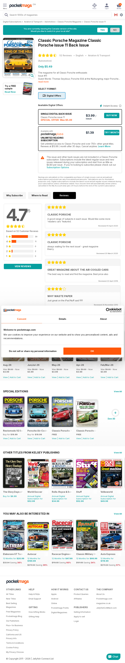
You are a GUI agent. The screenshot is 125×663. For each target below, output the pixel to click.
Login (76, 621)
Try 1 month (111, 132)
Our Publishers (12, 621)
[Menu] (5, 5)
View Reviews (23, 266)
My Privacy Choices (15, 652)
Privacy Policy (12, 630)
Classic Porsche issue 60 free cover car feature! (86, 430)
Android (54, 599)
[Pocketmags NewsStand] (19, 6)
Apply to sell (79, 616)
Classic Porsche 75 (62, 430)
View (5, 377)
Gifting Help (34, 616)
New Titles (11, 599)
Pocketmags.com (104, 599)
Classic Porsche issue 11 (95, 22)
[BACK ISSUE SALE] (13, 360)
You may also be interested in (26, 513)
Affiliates (78, 599)
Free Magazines (13, 612)
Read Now (10, 92)
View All (118, 391)
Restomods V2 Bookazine (13, 430)
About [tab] (103, 319)
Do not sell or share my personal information (33, 351)
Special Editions (15, 391)
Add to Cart (15, 377)
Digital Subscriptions (12, 22)
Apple (54, 594)
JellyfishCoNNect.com (106, 608)
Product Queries (81, 594)
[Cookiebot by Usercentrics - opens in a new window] (108, 310)
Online (54, 603)
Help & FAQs (34, 594)
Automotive (50, 22)
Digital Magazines (59, 612)
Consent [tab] (21, 319)
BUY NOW (111, 115)
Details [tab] (62, 319)
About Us (100, 594)
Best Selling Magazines (11, 605)
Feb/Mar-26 (107, 365)
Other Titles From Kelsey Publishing (31, 452)
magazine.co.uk (103, 603)
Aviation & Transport (33, 22)
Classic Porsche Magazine (69, 22)
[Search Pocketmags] (6, 15)
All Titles (10, 594)
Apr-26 (80, 365)
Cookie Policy (12, 647)
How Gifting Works (37, 612)
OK (92, 351)
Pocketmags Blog (14, 616)
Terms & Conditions (15, 643)
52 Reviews (65, 55)
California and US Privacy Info (13, 636)
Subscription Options (58, 167)
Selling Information (82, 612)
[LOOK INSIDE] (18, 76)
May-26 (56, 365)
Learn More (104, 146)
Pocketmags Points (60, 608)
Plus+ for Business (14, 625)
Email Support (35, 599)
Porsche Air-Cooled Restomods (37, 430)
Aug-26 (7, 365)
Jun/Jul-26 (33, 365)
